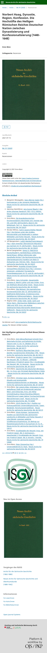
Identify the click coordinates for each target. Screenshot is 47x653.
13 (22, 453)
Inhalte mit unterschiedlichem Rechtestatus (26, 186)
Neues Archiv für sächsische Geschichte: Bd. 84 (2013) (25, 365)
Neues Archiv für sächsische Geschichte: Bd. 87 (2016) (25, 383)
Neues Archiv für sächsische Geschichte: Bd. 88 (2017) (22, 347)
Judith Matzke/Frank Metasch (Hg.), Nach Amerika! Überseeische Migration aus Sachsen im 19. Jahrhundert (25, 243)
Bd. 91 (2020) (20, 8)
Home (4, 8)
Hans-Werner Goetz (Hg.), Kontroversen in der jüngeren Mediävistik (25, 201)
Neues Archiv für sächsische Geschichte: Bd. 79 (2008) (22, 400)
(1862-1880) (7, 574)
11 (17, 453)
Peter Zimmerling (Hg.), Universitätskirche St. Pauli (20, 445)
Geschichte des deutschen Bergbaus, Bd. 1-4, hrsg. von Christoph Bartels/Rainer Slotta (26, 370)
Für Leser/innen (8, 598)
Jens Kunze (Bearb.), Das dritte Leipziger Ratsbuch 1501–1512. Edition (24, 210)
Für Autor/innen (8, 601)
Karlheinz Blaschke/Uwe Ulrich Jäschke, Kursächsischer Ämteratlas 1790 (23, 351)
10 (15, 453)
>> (9, 317)
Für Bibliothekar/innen (11, 605)
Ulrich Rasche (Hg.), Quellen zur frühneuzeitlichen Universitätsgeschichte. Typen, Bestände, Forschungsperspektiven (25, 405)
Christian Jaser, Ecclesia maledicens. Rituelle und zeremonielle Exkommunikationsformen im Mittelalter (25, 380)
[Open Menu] (2, 2)
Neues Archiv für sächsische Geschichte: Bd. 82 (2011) (25, 354)
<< (3, 453)
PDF (7, 127)
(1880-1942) (7, 584)
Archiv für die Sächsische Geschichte (17, 571)
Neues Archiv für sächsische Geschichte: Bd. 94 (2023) (26, 226)
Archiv (11, 8)
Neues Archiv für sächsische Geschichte (20, 2)
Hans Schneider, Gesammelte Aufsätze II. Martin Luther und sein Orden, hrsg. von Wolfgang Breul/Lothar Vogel (25, 282)
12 (20, 453)
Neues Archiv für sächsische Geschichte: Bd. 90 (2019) (24, 448)
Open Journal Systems (11, 614)
